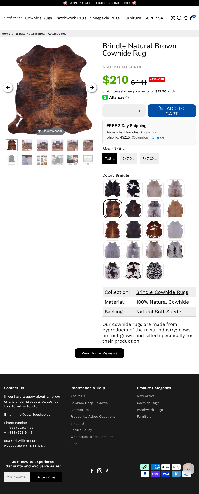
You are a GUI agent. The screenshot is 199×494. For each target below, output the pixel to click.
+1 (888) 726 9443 (18, 432)
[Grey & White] (133, 249)
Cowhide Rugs (38, 18)
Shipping (77, 423)
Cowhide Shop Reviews (89, 403)
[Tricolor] (133, 270)
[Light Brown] (175, 209)
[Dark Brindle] (133, 209)
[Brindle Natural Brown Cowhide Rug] (12, 145)
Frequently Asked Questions (92, 416)
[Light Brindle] (175, 188)
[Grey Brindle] (154, 209)
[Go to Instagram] (100, 471)
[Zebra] (154, 270)
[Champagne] (154, 249)
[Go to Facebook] (92, 471)
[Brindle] (112, 209)
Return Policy (81, 430)
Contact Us (79, 410)
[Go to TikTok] (107, 471)
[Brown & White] (154, 229)
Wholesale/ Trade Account (91, 437)
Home (6, 33)
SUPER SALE (156, 18)
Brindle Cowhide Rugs (162, 292)
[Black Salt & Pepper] (175, 249)
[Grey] (112, 249)
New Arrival (146, 396)
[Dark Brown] (133, 229)
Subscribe (46, 477)
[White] (175, 229)
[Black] (112, 188)
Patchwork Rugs (71, 18)
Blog (73, 443)
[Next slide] (92, 87)
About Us (77, 396)
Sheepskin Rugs (105, 18)
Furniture (132, 18)
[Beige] (154, 188)
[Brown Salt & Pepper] (112, 270)
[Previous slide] (8, 87)
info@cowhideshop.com (35, 414)
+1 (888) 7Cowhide (18, 427)
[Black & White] (133, 188)
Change (158, 137)
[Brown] (112, 229)
